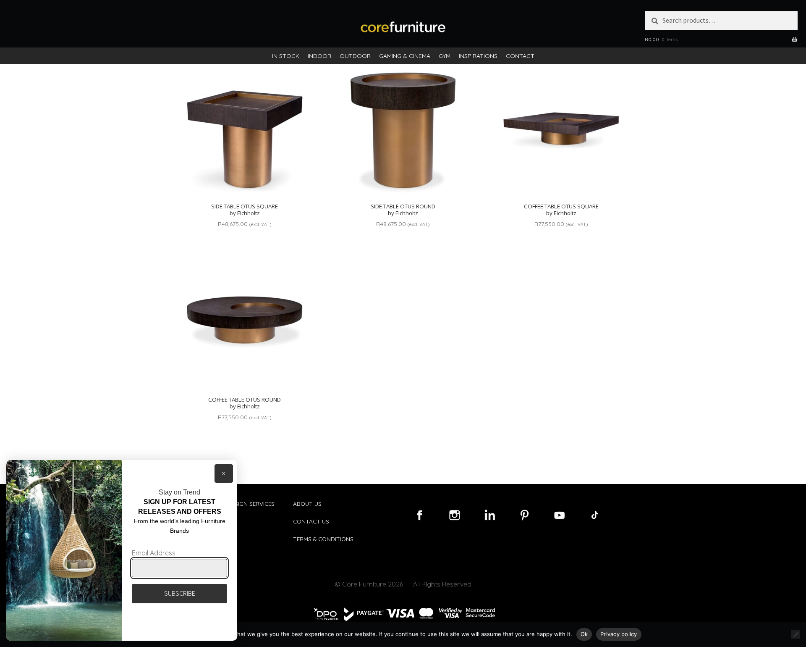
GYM (444, 56)
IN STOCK (285, 56)
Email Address (153, 553)
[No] (795, 634)
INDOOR (319, 56)
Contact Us (311, 521)
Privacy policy (618, 634)
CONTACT (520, 56)
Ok (584, 634)
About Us (307, 503)
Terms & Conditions (323, 538)
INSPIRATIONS (478, 56)
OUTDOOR (355, 56)
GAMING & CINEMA (404, 56)
